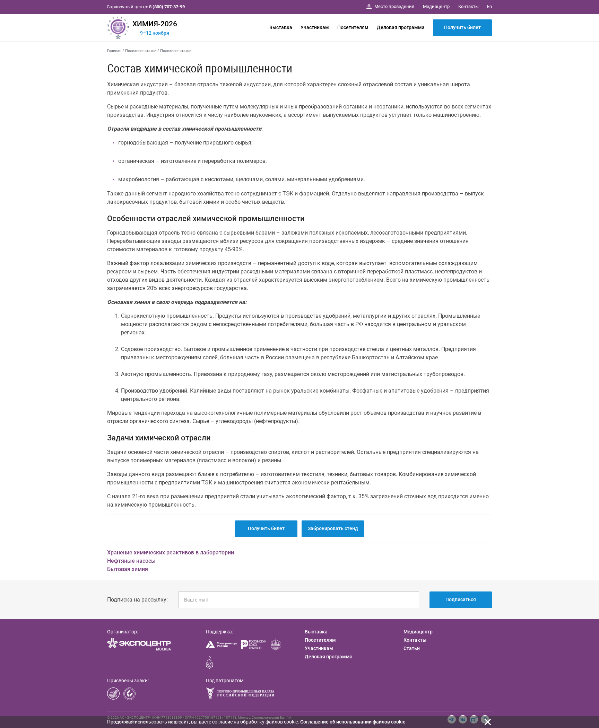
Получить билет (462, 27)
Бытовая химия (127, 569)
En (489, 6)
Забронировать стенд (333, 528)
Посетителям (352, 27)
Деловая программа (401, 27)
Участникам (315, 27)
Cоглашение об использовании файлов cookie (353, 722)
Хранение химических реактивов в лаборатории (170, 552)
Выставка (280, 27)
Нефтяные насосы (131, 561)
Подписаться (460, 599)
